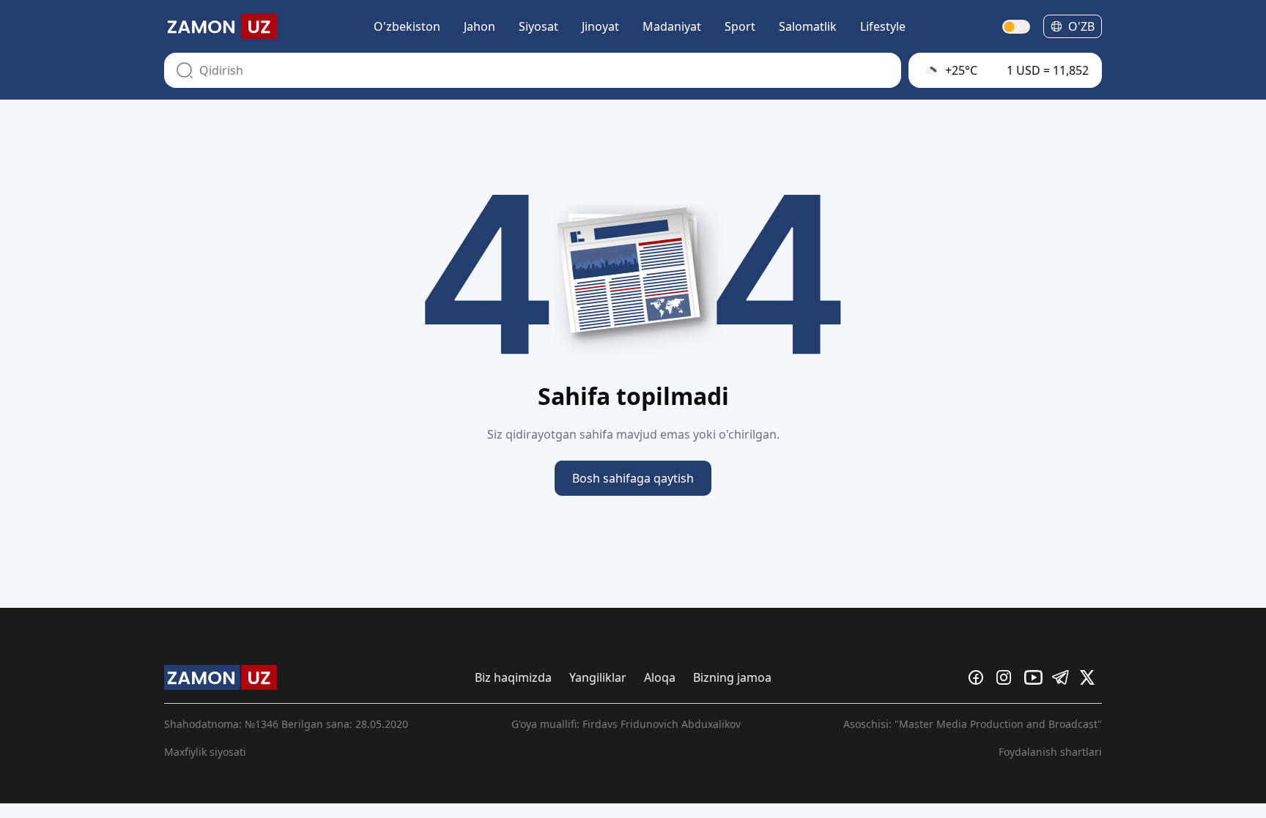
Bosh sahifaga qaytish (633, 478)
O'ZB (1081, 26)
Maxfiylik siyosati (205, 752)
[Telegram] (1063, 677)
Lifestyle (883, 26)
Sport (740, 26)
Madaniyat (672, 26)
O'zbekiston (407, 26)
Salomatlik (808, 26)
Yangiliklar (597, 677)
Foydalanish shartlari (1050, 752)
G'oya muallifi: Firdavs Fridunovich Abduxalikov (626, 724)
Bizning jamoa (732, 677)
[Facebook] (980, 677)
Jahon (479, 26)
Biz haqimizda (513, 677)
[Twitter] (1091, 677)
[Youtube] (1035, 677)
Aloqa (659, 677)
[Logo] (220, 26)
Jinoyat (600, 26)
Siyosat (538, 26)
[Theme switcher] (1017, 27)
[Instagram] (1007, 677)
